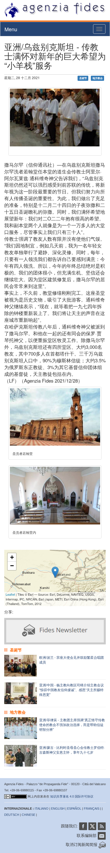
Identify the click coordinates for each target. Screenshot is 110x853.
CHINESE (28, 814)
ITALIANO (42, 808)
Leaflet (10, 594)
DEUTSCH (11, 814)
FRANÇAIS (91, 808)
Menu (11, 29)
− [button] (12, 565)
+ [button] (12, 557)
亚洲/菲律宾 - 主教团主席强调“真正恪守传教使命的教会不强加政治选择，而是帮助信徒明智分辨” (72, 724)
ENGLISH (58, 808)
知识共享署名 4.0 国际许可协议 (71, 796)
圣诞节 (83, 78)
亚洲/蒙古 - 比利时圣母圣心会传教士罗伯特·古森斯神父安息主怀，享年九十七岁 (72, 749)
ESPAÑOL (74, 808)
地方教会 (98, 78)
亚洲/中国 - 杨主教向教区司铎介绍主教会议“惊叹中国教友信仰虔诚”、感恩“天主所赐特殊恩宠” (71, 689)
